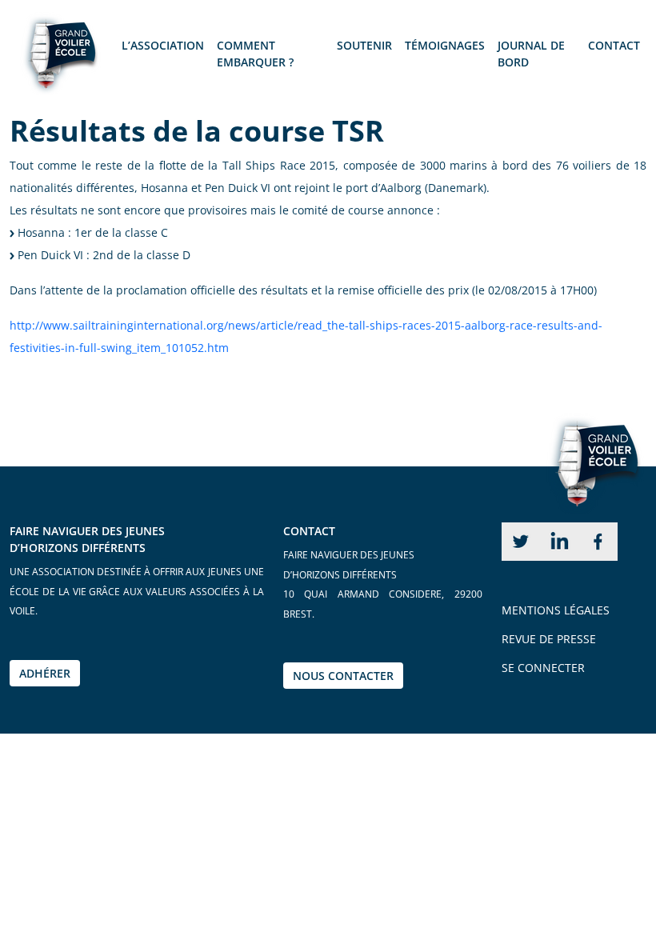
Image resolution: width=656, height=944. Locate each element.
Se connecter (543, 667)
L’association (163, 45)
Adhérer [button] (44, 673)
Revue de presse (549, 638)
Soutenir (364, 45)
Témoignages (445, 45)
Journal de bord (531, 54)
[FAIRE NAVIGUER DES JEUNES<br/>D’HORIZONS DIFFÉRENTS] (56, 56)
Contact (614, 45)
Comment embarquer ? (255, 54)
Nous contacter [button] (343, 675)
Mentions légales (556, 610)
